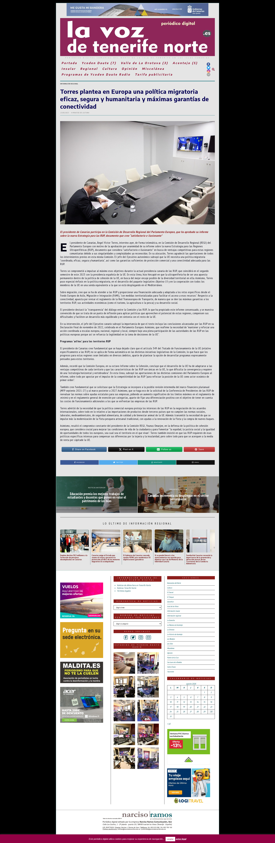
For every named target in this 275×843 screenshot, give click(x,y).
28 (198, 711)
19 (184, 707)
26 (184, 711)
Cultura (109, 68)
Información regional (69, 84)
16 (211, 702)
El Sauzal (170, 592)
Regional (89, 68)
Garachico (170, 601)
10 (171, 702)
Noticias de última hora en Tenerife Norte (134, 585)
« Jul (168, 724)
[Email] (208, 74)
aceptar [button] (170, 839)
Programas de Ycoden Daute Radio (95, 74)
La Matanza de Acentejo (175, 625)
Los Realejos (171, 639)
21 (197, 707)
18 (177, 707)
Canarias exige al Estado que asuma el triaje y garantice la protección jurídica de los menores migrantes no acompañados (106, 558)
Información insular (173, 611)
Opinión (130, 68)
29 (204, 711)
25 (177, 711)
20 (191, 707)
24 (171, 711)
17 (170, 707)
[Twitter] (208, 67)
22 (204, 707)
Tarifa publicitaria (154, 74)
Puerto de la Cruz (173, 657)
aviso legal (181, 839)
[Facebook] (208, 64)
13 (190, 702)
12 (184, 702)
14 (198, 702)
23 (211, 707)
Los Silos (170, 643)
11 (177, 702)
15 (204, 702)
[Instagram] (208, 71)
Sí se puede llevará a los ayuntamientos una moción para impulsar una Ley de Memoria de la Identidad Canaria (169, 558)
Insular (68, 68)
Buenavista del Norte (174, 583)
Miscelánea (153, 68)
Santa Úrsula (171, 667)
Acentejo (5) (185, 63)
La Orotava (170, 629)
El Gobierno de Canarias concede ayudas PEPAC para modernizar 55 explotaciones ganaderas (137, 557)
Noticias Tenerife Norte (126, 588)
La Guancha (171, 620)
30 (211, 711)
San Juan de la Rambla (174, 662)
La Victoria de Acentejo (174, 634)
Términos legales (124, 591)
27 (190, 711)
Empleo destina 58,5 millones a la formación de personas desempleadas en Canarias (73, 557)
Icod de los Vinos (172, 606)
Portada (69, 63)
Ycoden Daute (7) (99, 63)
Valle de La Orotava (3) (144, 63)
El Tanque (170, 597)
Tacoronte (170, 671)
